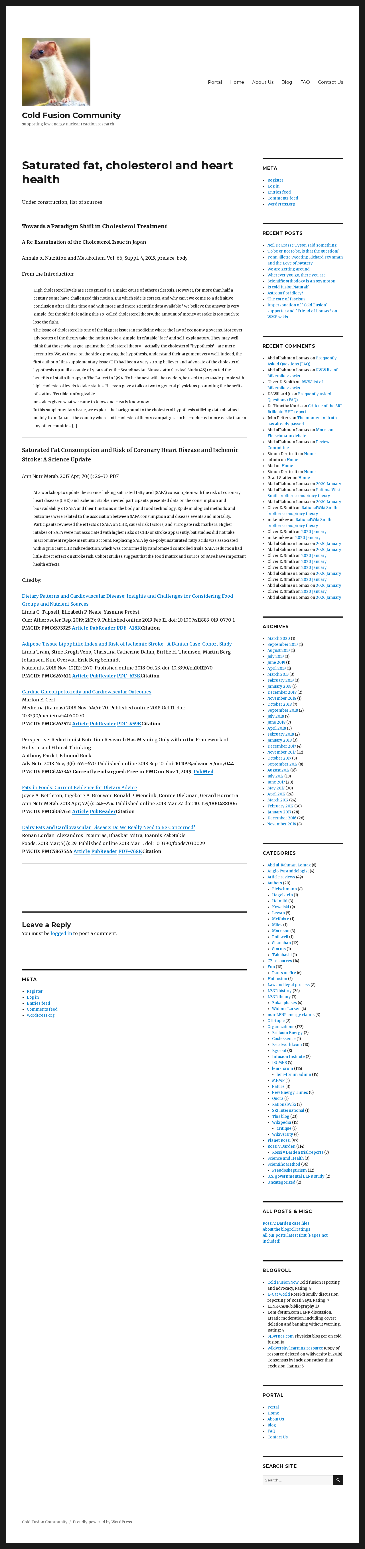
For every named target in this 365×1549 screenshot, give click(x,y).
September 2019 (282, 644)
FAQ (305, 82)
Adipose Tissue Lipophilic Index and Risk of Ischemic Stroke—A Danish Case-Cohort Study (127, 644)
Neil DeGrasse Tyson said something (302, 245)
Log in (33, 997)
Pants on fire (284, 972)
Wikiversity (282, 1134)
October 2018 (279, 704)
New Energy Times (290, 1092)
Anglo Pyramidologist (288, 871)
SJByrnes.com (280, 1336)
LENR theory (279, 996)
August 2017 (278, 770)
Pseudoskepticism (289, 1170)
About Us (262, 82)
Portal (215, 82)
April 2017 (276, 794)
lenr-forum (282, 1068)
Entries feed (38, 1003)
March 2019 (278, 674)
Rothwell (280, 937)
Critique (284, 1128)
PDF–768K (130, 851)
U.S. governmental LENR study (296, 1176)
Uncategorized (281, 1182)
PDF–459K (129, 723)
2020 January (328, 483)
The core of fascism (286, 299)
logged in (61, 933)
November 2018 (281, 698)
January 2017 (279, 812)
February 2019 (280, 680)
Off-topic (276, 1020)
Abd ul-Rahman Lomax (289, 865)
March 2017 (277, 800)
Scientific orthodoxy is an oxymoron (301, 281)
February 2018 (280, 734)
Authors (274, 883)
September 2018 (282, 710)
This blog (280, 1116)
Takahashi (282, 954)
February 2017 (280, 806)
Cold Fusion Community (71, 115)
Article (80, 628)
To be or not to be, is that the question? (303, 251)
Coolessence (284, 1038)
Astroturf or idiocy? (285, 293)
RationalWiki (284, 1104)
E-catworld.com (287, 1044)
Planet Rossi (279, 1140)
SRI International (288, 1110)
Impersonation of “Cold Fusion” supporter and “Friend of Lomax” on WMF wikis (302, 311)
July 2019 (275, 656)
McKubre (280, 919)
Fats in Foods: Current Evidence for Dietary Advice (79, 787)
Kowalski (280, 907)
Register (35, 991)
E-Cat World (278, 1294)
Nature (278, 1086)
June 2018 (276, 722)
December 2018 (282, 692)
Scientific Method (283, 1164)
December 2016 (281, 818)
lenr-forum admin (294, 1074)
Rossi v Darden (281, 1146)
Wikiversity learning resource (295, 1348)
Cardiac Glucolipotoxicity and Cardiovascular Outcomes (86, 692)
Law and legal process (288, 984)
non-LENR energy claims (291, 1014)
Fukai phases (284, 1002)
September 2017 (282, 764)
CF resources (279, 960)
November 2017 (281, 752)
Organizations (280, 1026)
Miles (277, 925)
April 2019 (276, 668)
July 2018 (275, 716)
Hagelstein (282, 895)
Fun (271, 966)
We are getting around (288, 269)
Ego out (279, 1050)
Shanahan (281, 943)
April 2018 (276, 728)
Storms (279, 949)
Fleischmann (284, 889)
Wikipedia (281, 1122)
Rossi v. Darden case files (286, 1223)
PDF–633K (129, 676)
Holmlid (279, 901)
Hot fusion (277, 978)
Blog (286, 82)
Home (237, 82)
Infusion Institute (288, 1056)
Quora (277, 1098)
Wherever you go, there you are (296, 275)
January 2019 (279, 686)
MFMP (278, 1080)
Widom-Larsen (286, 1008)
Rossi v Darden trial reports (297, 1152)
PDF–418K (129, 628)
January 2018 (279, 740)
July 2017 (275, 776)
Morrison (280, 931)
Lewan (278, 913)
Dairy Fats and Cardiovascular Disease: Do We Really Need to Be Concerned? (108, 827)
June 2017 (276, 782)
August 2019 (278, 650)
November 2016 (281, 824)
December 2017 (281, 746)
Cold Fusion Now (283, 1282)
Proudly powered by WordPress (102, 1522)
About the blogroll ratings (286, 1229)
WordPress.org (41, 1015)
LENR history (279, 990)
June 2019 (276, 662)
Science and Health (285, 1158)
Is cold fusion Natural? (288, 287)
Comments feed (42, 1009)
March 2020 (278, 638)
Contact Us (330, 82)
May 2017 (276, 788)
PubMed (203, 771)
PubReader (102, 628)
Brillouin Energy (287, 1032)
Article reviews (281, 877)
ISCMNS (279, 1062)
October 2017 (279, 758)
